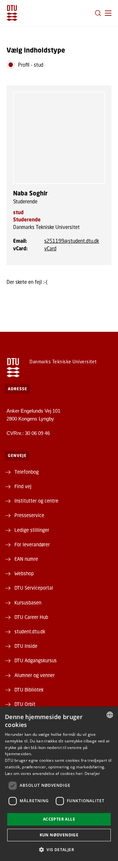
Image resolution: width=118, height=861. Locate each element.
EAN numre (26, 559)
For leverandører (32, 544)
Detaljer (92, 773)
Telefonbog (26, 472)
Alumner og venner (34, 675)
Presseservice (29, 515)
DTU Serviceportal (33, 588)
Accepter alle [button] (59, 819)
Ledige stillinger (31, 530)
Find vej (22, 486)
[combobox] (110, 715)
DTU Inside (25, 646)
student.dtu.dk (29, 631)
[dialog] (59, 784)
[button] (108, 13)
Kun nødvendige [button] (59, 835)
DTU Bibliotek (29, 689)
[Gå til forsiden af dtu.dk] (12, 13)
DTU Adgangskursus (35, 660)
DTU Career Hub (31, 617)
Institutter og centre (36, 501)
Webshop (24, 573)
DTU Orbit (24, 704)
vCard (50, 248)
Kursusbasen (27, 602)
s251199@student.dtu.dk (71, 241)
